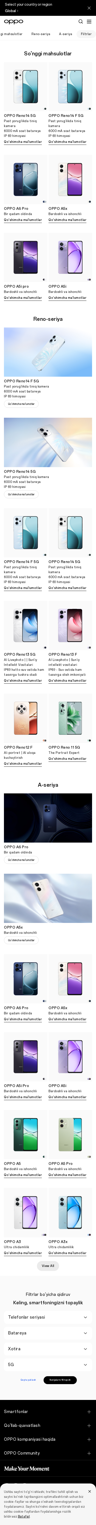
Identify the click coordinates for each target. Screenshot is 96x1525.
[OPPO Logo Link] (13, 22)
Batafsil (24, 1516)
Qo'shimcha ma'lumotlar (23, 142)
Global (10, 11)
